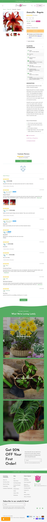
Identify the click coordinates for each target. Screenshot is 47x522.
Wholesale (16, 495)
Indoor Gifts (16, 493)
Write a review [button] (23, 161)
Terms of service (16, 517)
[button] (2, 5)
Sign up (39, 35)
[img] (6, 179)
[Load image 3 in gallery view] (15, 34)
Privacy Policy (27, 494)
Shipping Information (26, 479)
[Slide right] (22, 34)
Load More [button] (23, 299)
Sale (14, 478)
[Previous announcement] (2, 1)
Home (4, 9)
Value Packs (16, 480)
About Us (5, 479)
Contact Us (26, 490)
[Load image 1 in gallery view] (7, 34)
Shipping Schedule (31, 140)
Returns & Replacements (27, 485)
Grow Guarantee (31, 135)
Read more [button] (39, 197)
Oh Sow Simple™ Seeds (23, 378)
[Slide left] (4, 34)
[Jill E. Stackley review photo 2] (13, 202)
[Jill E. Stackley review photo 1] (6, 202)
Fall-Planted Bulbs (23, 336)
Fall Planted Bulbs (17, 482)
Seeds (15, 490)
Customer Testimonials (7, 488)
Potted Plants (16, 488)
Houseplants (23, 420)
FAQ (25, 492)
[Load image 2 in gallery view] (11, 34)
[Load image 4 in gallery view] (18, 34)
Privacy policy (10, 517)
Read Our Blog (6, 484)
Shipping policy (22, 517)
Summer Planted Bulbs (17, 486)
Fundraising (5, 486)
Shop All (9, 9)
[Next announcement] (44, 1)
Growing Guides (27, 488)
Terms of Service (27, 496)
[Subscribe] (40, 460)
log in (30, 37)
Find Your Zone (6, 482)
